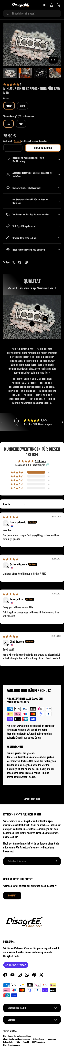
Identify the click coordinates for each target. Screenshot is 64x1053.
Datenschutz (8, 1041)
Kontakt (12, 895)
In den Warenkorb (43, 147)
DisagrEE (13, 1030)
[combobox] (32, 13)
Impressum (52, 1038)
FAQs (18, 1041)
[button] (58, 5)
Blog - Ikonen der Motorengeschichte (17, 1036)
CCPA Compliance (38, 1041)
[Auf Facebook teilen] (19, 262)
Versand (17, 141)
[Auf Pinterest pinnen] (26, 262)
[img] (10, 517)
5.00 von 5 (40, 461)
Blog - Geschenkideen (11, 1044)
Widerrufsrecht (38, 1038)
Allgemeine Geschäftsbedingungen (16, 1038)
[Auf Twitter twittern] (13, 262)
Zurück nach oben (32, 798)
